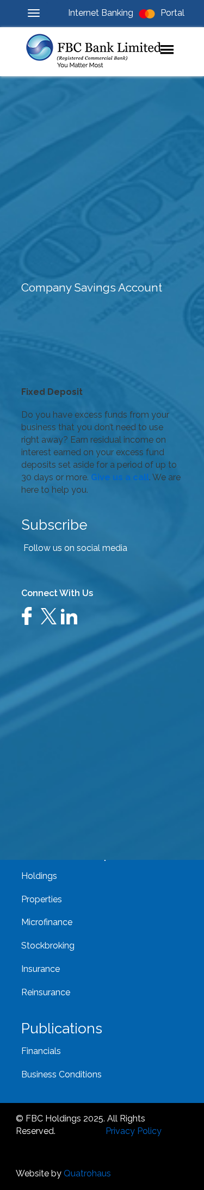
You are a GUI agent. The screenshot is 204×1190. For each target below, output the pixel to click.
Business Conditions (61, 1074)
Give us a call (120, 477)
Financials (41, 1051)
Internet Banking (100, 13)
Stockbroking (48, 945)
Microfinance (46, 922)
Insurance (40, 969)
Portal (172, 13)
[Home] (101, 52)
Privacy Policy (134, 1131)
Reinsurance (45, 992)
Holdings (39, 876)
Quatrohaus (87, 1173)
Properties (41, 899)
